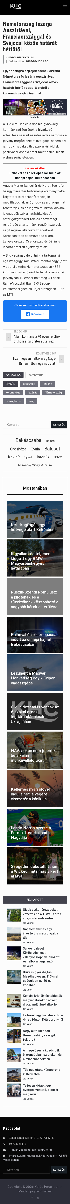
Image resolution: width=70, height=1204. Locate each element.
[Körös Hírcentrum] (13, 7)
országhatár (13, 401)
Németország (53, 392)
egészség (29, 383)
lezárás (32, 392)
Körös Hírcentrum (21, 57)
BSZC (58, 457)
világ (31, 401)
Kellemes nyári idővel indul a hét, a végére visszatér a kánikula (30, 794)
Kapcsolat (33, 1155)
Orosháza (18, 449)
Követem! (37, 314)
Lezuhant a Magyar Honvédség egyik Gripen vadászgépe (33, 678)
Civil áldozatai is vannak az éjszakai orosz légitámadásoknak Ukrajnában (35, 714)
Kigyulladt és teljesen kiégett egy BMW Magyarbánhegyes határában (30, 561)
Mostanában (35, 488)
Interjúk (43, 457)
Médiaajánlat (11, 1159)
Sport (28, 457)
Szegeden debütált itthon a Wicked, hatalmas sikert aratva (34, 871)
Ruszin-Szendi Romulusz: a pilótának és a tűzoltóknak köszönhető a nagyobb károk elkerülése (34, 599)
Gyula (35, 449)
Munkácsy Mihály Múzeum (35, 465)
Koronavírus (36, 374)
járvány (47, 383)
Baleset (52, 449)
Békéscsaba (28, 440)
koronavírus (13, 392)
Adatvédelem (48, 1155)
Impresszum (17, 1155)
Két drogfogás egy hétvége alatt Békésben (32, 527)
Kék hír (14, 457)
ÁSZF (62, 1155)
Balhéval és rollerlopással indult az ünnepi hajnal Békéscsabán (34, 639)
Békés (50, 441)
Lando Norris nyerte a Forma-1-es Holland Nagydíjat (31, 833)
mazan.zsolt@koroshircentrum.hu (31, 1149)
